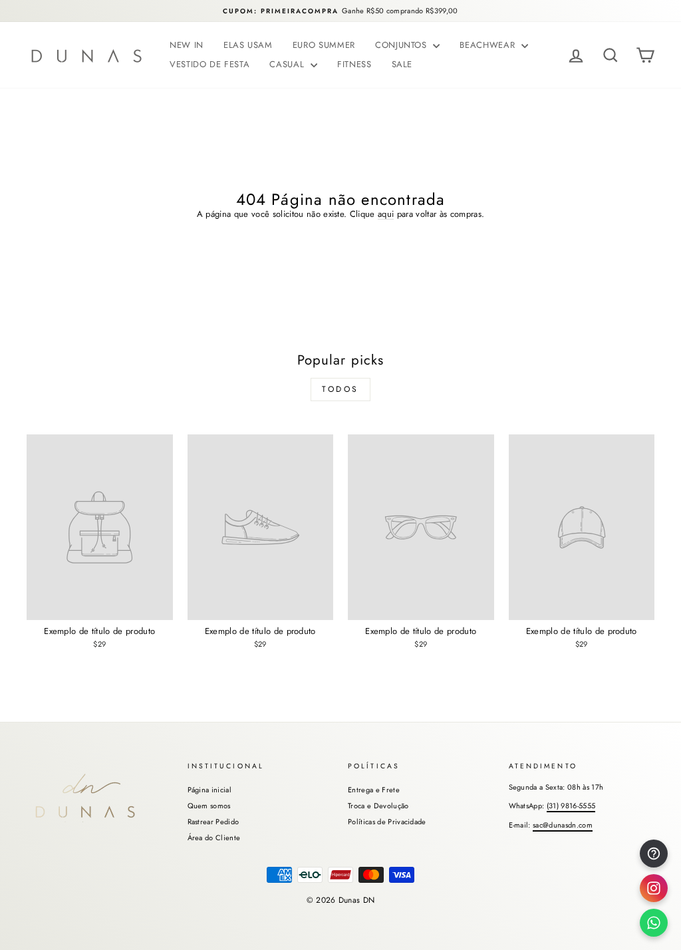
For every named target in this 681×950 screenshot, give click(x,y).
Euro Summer (324, 45)
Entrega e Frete (374, 789)
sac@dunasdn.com (563, 825)
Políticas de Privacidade (387, 821)
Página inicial (210, 789)
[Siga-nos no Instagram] (654, 888)
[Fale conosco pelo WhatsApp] (654, 923)
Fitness (354, 64)
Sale (402, 64)
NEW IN (187, 45)
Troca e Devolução (378, 805)
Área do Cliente (214, 837)
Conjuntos (402, 45)
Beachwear (489, 45)
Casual (288, 64)
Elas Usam (248, 45)
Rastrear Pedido (213, 821)
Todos (340, 389)
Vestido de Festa (209, 64)
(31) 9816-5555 (571, 805)
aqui (386, 214)
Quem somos (209, 805)
